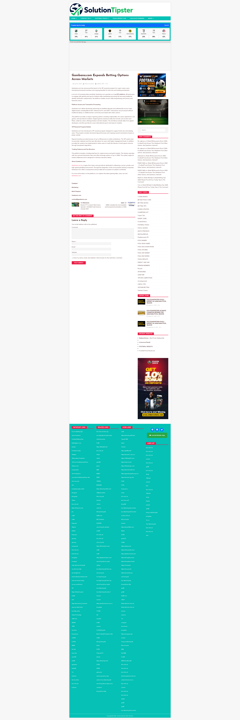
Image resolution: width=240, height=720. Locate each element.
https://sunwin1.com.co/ (128, 454)
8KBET (98, 473)
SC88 (98, 649)
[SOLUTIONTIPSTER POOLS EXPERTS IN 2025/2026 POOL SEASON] (141, 325)
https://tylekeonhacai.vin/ (128, 553)
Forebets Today (76, 450)
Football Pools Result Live (147, 351)
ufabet (73, 531)
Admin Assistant (89, 83)
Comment (75, 227)
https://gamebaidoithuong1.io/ (129, 473)
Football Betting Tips (77, 439)
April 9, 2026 (78, 83)
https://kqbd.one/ (126, 546)
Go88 (73, 596)
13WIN (74, 638)
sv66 (122, 431)
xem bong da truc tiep (102, 676)
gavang (74, 538)
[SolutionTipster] (101, 15)
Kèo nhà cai (124, 683)
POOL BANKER (142, 240)
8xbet (122, 531)
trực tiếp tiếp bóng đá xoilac (104, 435)
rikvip (122, 492)
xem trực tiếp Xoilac (77, 607)
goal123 (123, 538)
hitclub (98, 657)
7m (73, 672)
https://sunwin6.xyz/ (127, 573)
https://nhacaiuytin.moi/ (127, 550)
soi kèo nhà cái (125, 515)
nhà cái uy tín (100, 542)
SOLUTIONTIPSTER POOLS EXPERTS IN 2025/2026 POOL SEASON (156, 323)
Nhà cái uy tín (100, 496)
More (150, 18)
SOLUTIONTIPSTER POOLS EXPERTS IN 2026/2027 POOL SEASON (156, 301)
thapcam (74, 523)
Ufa (73, 485)
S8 (72, 588)
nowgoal (74, 561)
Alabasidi (140, 156)
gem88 (98, 462)
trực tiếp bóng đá (101, 588)
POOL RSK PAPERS (143, 256)
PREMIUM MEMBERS (144, 265)
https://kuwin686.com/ (127, 527)
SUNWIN (98, 523)
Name (74, 241)
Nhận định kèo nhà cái (127, 603)
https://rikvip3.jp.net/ (102, 660)
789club (148, 478)
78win (73, 500)
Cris (139, 185)
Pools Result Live (119, 18)
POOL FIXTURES (143, 250)
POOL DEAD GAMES (144, 243)
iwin (73, 599)
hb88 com (99, 515)
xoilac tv (98, 508)
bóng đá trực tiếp (101, 691)
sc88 (73, 515)
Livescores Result (144, 342)
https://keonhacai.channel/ (79, 603)
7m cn (147, 520)
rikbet (98, 454)
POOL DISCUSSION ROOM (146, 247)
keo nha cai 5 (125, 500)
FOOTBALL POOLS (101, 18)
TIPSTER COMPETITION (145, 278)
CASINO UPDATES (143, 209)
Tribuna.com (75, 466)
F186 (97, 443)
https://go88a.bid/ (126, 450)
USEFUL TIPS (100, 83)
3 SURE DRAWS (143, 196)
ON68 (98, 668)
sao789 (74, 657)
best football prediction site (79, 576)
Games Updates (143, 228)
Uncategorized (142, 281)
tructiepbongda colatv (78, 489)
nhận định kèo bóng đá (78, 565)
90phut (74, 527)
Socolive (74, 630)
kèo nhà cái (75, 504)
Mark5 (139, 178)
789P (73, 626)
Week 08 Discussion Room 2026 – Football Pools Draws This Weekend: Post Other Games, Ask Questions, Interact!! (153, 143)
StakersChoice (144, 338)
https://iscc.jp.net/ (126, 569)
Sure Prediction (76, 435)
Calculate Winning (137, 18)
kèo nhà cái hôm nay (102, 431)
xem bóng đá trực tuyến (103, 561)
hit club (74, 649)
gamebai (74, 664)
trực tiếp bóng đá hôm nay (103, 569)
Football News (142, 221)
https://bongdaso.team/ (128, 561)
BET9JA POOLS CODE (144, 200)
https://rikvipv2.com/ (77, 508)
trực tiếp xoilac (76, 611)
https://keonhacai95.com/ (103, 489)
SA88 (122, 542)
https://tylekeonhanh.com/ (103, 557)
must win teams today (78, 580)
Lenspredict (75, 470)
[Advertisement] (120, 57)
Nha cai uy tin (125, 645)
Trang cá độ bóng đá (127, 641)
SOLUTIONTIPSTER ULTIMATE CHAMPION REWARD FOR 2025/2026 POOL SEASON (156, 312)
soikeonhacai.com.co (127, 680)
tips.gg (83, 42)
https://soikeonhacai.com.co (104, 603)
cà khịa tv (99, 687)
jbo (73, 511)
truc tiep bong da (101, 576)
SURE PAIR (141, 275)
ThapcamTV (99, 653)
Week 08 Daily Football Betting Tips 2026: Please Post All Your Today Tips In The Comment (152, 180)
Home (73, 18)
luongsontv (75, 546)
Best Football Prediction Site (104, 634)
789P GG (74, 618)
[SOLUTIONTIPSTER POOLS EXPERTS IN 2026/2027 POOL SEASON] (141, 303)
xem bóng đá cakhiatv (102, 527)
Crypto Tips (141, 215)
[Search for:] (153, 130)
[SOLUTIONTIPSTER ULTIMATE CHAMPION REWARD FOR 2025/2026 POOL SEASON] (141, 314)
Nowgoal (74, 492)
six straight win (76, 573)
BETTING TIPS (142, 206)
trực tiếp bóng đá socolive (128, 508)
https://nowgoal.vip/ (126, 634)
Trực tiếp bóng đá (151, 524)
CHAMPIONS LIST (143, 212)
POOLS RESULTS (143, 259)
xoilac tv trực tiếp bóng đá (103, 680)
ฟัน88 (73, 645)
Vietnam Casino (143, 290)
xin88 (73, 660)
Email (73, 247)
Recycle (140, 268)
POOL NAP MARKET (144, 253)
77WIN (98, 611)
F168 (122, 481)
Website (74, 252)
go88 (122, 588)
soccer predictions (77, 584)
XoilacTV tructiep (76, 615)
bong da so (75, 634)
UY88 (98, 638)
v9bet (122, 599)
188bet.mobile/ (100, 492)
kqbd (97, 645)
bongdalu (74, 557)
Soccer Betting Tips (77, 431)
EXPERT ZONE (142, 218)
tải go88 (123, 504)
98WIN (74, 622)
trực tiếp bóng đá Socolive (128, 511)
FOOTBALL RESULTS (146, 346)
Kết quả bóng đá (101, 511)
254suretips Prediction (78, 458)
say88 (98, 531)
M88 (97, 470)
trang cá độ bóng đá (152, 512)
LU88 (97, 622)
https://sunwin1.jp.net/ (127, 477)
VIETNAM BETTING (143, 287)
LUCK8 (74, 641)
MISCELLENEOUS (143, 234)
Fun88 (123, 657)
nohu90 (98, 618)
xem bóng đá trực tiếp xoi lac (104, 683)
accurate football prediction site (81, 477)
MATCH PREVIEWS (143, 231)
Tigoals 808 (124, 439)
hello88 (74, 668)
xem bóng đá (125, 576)
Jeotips (74, 447)
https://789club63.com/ (127, 458)
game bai (99, 672)
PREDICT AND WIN (143, 262)
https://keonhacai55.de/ (128, 435)
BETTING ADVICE (143, 203)
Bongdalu (74, 496)
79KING (98, 481)
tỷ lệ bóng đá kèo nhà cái (128, 676)
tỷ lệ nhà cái (75, 553)
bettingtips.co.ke (76, 443)
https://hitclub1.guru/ (77, 592)
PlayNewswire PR (143, 237)
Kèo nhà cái (75, 550)
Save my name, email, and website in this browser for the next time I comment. (98, 258)
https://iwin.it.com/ (126, 462)
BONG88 (99, 485)
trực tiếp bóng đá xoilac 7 (103, 592)
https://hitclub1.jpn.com (127, 466)
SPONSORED (142, 272)
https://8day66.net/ (101, 447)
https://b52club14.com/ (103, 546)
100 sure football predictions (80, 462)
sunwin (98, 599)
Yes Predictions (76, 473)
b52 (147, 486)
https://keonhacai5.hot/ (128, 470)
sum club (74, 653)
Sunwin (98, 500)
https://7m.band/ (126, 565)
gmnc (98, 466)
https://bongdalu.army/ (127, 557)
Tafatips (74, 454)
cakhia (98, 504)
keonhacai (124, 626)
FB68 (97, 477)
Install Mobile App (158, 435)
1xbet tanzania (100, 439)
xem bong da (100, 573)
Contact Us (85, 18)
